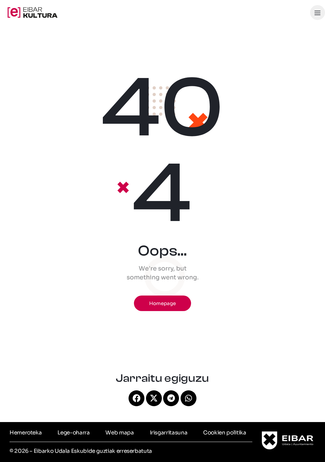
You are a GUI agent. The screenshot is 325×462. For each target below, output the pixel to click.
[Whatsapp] (188, 398)
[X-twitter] (154, 398)
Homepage (162, 303)
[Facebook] (136, 398)
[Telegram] (171, 398)
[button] (317, 12)
